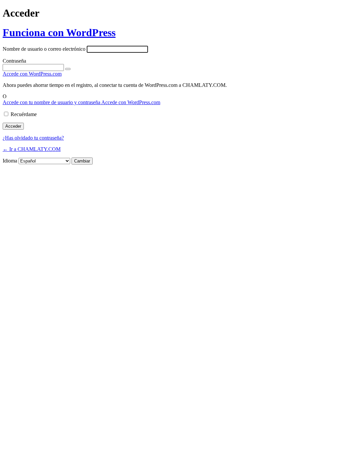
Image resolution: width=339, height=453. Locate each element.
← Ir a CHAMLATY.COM (32, 149)
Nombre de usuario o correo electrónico (44, 49)
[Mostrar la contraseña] (68, 69)
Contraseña (14, 61)
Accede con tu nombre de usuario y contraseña (52, 102)
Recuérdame (24, 114)
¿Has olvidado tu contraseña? (33, 138)
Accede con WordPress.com (32, 74)
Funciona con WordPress (59, 32)
